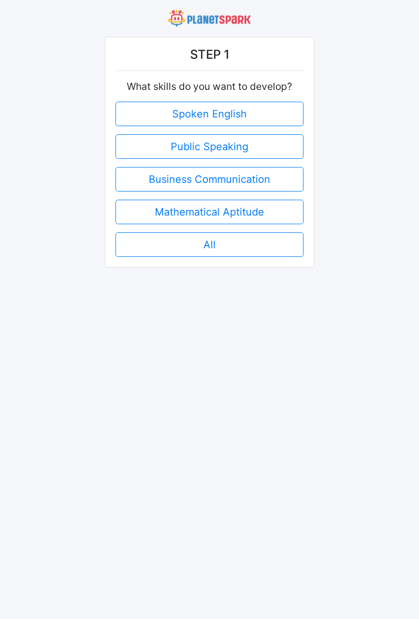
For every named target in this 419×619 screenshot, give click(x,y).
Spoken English (209, 114)
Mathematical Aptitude (209, 212)
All (209, 245)
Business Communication (209, 179)
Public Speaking (209, 146)
